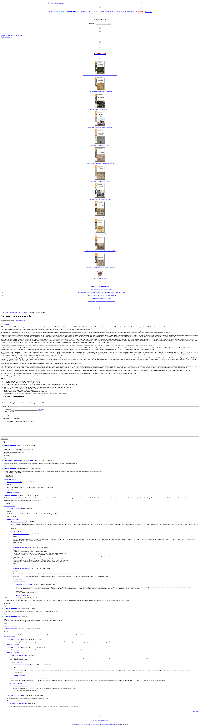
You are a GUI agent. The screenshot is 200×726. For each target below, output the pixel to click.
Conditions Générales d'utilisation (106, 724)
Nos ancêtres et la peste (100, 217)
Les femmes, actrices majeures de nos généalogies (100, 91)
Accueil (50, 11)
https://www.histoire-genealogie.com (100, 720)
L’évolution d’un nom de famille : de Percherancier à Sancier (102, 295)
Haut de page (196, 711)
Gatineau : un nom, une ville (11, 445)
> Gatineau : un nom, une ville (12, 495)
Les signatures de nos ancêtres (100, 234)
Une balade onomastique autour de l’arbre (101, 289)
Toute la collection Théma (100, 278)
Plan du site (88, 724)
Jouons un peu (130, 11)
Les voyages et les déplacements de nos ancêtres (100, 127)
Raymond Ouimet (20, 320)
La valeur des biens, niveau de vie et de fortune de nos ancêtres (100, 251)
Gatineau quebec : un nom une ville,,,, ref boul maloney (18, 460)
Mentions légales (94, 724)
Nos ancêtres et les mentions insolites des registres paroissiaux (100, 267)
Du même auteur (18, 35)
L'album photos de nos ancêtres (105, 11)
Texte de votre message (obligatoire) (11, 418)
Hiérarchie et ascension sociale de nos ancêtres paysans (100, 163)
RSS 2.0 (83, 724)
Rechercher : (92, 23)
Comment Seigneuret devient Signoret (101, 298)
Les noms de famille (23, 312)
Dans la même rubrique (100, 286)
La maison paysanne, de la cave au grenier (100, 109)
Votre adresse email (10, 411)
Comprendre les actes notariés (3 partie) (100, 145)
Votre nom (7, 409)
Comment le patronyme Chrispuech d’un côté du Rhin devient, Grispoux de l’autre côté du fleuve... (101, 292)
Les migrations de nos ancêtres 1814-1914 (100, 199)
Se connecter (41, 409)
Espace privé (117, 724)
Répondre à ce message (10, 457)
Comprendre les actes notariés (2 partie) (100, 181)
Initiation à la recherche (120, 11)
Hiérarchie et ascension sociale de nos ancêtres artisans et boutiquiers (100, 75)
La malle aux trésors (92, 11)
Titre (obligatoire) (6, 417)
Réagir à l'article (6, 37)
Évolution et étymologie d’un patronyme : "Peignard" (101, 301)
